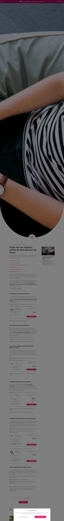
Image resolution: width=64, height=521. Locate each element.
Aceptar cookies (40, 516)
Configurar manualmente (24, 516)
